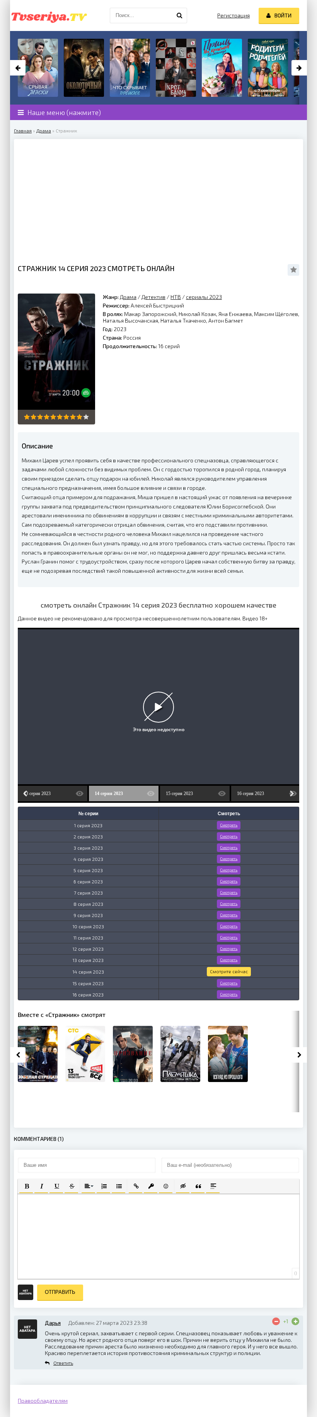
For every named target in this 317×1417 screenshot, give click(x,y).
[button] (26, 1185)
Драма (43, 130)
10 (86, 417)
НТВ (175, 297)
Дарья (53, 1322)
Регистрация (233, 15)
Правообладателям (43, 1400)
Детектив (153, 297)
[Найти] (179, 15)
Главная (23, 130)
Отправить (60, 1292)
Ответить (63, 1362)
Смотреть (228, 825)
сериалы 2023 (204, 297)
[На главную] (48, 15)
